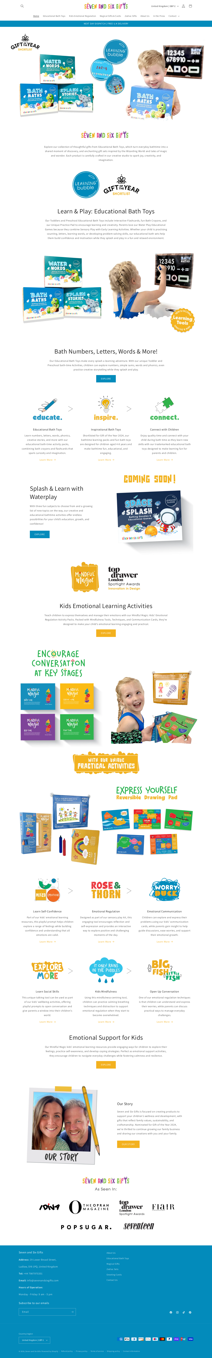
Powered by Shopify (50, 1351)
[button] (22, 6)
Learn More (46, 459)
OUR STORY (128, 1144)
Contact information (131, 1351)
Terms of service (97, 1351)
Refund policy (67, 1351)
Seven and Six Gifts (33, 1351)
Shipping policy (113, 1351)
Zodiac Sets (112, 1269)
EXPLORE (106, 378)
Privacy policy (82, 1351)
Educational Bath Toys (118, 1258)
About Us (111, 1252)
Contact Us (112, 1279)
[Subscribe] (72, 1312)
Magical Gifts (113, 1263)
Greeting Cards (114, 1274)
